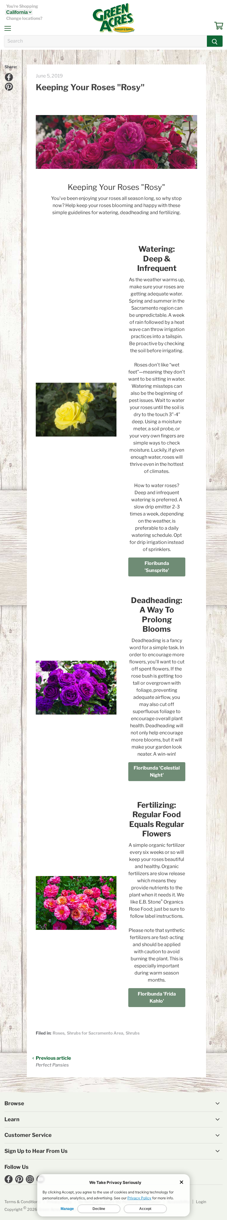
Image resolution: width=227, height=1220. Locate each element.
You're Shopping (22, 6)
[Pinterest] (8, 85)
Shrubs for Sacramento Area (95, 1032)
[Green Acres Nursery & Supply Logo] (113, 18)
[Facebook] (8, 76)
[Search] (215, 41)
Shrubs (133, 1032)
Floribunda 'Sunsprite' (157, 566)
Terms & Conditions (22, 1201)
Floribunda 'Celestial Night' (157, 771)
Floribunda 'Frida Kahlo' (157, 997)
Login (201, 1201)
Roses (58, 1032)
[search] (105, 41)
